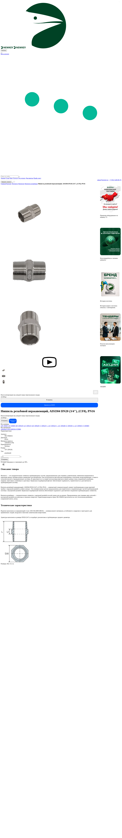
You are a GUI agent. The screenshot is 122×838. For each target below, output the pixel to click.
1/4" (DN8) (11, 426)
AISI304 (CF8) (5, 429)
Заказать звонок (6, 182)
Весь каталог (5, 54)
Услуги (15, 178)
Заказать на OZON (49, 405)
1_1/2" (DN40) (61, 426)
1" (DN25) (43, 426)
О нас (7, 178)
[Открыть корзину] (12, 182)
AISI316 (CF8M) (15, 429)
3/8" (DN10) (19, 426)
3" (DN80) (86, 426)
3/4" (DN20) (35, 426)
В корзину (49, 400)
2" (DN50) (69, 426)
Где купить (21, 178)
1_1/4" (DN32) (51, 426)
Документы (29, 178)
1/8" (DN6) (4, 426)
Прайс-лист (37, 178)
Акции (3, 178)
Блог (11, 178)
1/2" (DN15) (27, 426)
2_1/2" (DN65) (77, 426)
